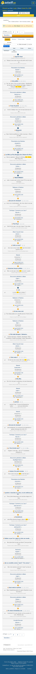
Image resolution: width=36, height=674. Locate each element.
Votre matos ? (14, 357)
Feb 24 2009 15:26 (18, 124)
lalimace (17, 622)
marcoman (17, 481)
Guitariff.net (6, 20)
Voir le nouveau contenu (25, 21)
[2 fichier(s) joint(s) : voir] (8, 448)
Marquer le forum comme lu (8, 649)
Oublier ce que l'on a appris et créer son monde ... (18, 538)
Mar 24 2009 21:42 (18, 148)
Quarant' (17, 69)
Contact (29, 668)
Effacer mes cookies (17, 648)
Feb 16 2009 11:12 (19, 75)
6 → (26, 105)
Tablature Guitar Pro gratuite (25, 662)
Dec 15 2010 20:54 (18, 171)
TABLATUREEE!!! (18, 177)
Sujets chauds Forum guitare (18, 663)
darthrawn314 (17, 527)
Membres (14, 39)
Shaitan (17, 599)
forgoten (17, 551)
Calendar (28, 39)
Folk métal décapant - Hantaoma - (18, 334)
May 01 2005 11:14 (18, 262)
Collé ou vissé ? (17, 245)
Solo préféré (15, 81)
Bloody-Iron (17, 94)
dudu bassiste (17, 505)
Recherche (18, 549)
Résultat (7, 42)
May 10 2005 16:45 (18, 283)
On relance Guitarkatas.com (15, 610)
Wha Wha (18, 378)
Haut (4, 648)
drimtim (17, 234)
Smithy (17, 166)
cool (19, 290)
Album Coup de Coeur (18, 232)
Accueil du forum (9, 648)
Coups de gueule (14, 105)
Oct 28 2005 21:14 (19, 486)
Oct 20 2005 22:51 (19, 465)
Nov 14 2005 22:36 (18, 532)
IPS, (31, 651)
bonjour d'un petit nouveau (17, 471)
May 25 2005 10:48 (18, 581)
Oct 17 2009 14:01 (19, 99)
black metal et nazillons (15, 587)
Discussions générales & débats (18, 92)
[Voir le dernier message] (13, 75)
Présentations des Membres (18, 67)
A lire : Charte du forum (13, 21)
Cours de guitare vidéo (10, 662)
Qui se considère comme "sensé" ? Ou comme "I (17, 563)
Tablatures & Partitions (18, 187)
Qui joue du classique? (15, 200)
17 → (25, 357)
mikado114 (17, 143)
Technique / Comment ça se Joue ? (18, 210)
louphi (17, 278)
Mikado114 (18, 130)
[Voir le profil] (20, 69)
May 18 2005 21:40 (18, 419)
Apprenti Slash (19, 56)
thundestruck (18, 517)
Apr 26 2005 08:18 (19, 239)
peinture (17, 401)
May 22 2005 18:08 (18, 442)
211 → (28, 448)
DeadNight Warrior (17, 459)
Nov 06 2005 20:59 (18, 511)
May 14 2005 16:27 (18, 396)
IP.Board (24, 651)
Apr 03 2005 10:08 (19, 194)
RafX (17, 323)
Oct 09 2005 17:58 (19, 372)
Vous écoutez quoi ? (15, 448)
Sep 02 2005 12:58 (18, 351)
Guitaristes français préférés (15, 268)
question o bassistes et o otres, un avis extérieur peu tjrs (18, 493)
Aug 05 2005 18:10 (18, 328)
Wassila (17, 212)
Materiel (18, 255)
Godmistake (17, 367)
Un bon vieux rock (18, 311)
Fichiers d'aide (21, 39)
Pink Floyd (16, 223)
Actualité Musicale (18, 620)
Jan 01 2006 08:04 (19, 627)
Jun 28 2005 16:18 (19, 305)
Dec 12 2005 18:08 (18, 557)
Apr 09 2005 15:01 (19, 217)
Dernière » (7, 35)
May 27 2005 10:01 (18, 604)
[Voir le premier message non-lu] (14, 56)
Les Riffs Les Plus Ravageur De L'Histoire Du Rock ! (18, 154)
